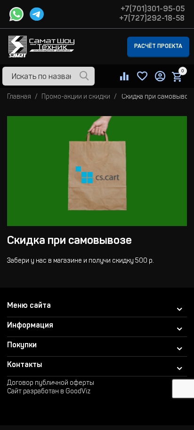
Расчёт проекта (158, 46)
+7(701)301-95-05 (153, 9)
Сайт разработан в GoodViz (48, 392)
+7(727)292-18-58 (152, 19)
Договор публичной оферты (50, 383)
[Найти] (84, 76)
